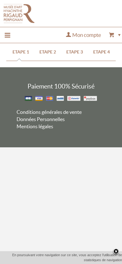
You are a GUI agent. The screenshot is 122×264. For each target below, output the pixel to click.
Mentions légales (35, 126)
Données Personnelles (41, 119)
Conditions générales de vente (49, 112)
